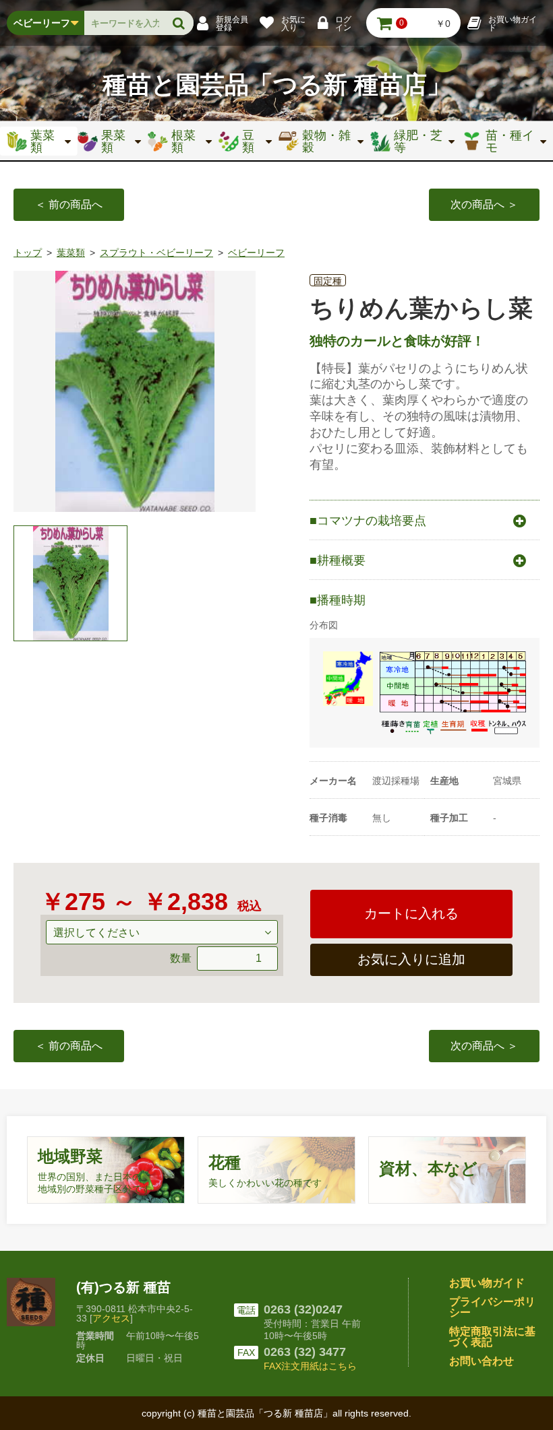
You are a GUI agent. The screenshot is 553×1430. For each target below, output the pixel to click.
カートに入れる (411, 913)
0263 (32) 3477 (305, 1352)
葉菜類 (71, 252)
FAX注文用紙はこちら (310, 1366)
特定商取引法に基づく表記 (492, 1337)
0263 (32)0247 (303, 1309)
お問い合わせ (481, 1361)
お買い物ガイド (487, 1283)
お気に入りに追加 (411, 959)
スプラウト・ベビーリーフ (156, 252)
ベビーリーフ (256, 252)
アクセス (111, 1318)
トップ (27, 252)
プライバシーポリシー (492, 1307)
